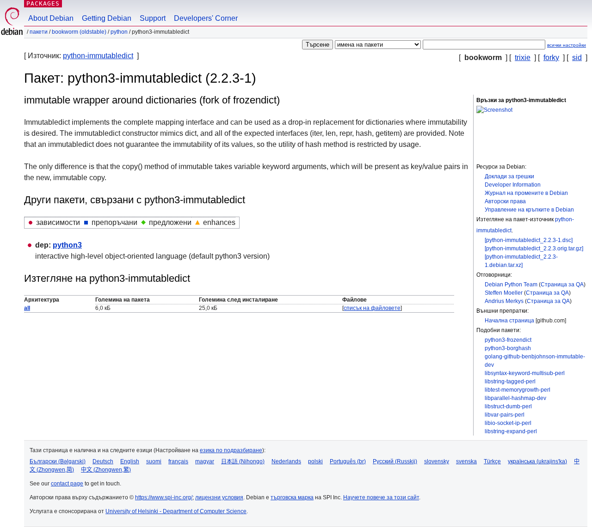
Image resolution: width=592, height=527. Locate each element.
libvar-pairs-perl (504, 415)
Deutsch (102, 461)
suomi (153, 461)
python (119, 32)
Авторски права (505, 201)
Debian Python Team (511, 284)
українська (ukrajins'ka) (537, 461)
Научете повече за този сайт (381, 497)
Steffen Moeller (504, 293)
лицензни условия (219, 497)
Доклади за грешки (509, 176)
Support (153, 18)
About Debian (51, 18)
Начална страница (509, 320)
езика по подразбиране (231, 450)
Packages (43, 3)
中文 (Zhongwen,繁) (106, 469)
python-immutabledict (98, 56)
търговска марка (292, 497)
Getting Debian (106, 18)
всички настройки (566, 45)
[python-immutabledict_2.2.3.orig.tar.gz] (534, 248)
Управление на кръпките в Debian (529, 209)
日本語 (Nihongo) (243, 461)
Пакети (39, 32)
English (129, 461)
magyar (204, 461)
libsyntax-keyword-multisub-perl (525, 373)
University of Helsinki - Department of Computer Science (176, 511)
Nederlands (286, 461)
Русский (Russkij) (395, 461)
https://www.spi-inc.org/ (163, 497)
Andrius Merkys (504, 301)
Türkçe (492, 461)
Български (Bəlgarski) (58, 461)
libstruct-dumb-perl (508, 406)
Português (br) (348, 461)
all (27, 308)
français (178, 461)
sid (577, 57)
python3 (67, 245)
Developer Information (513, 185)
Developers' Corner (206, 18)
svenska (466, 461)
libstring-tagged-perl (510, 381)
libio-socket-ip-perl (508, 423)
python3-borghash (508, 348)
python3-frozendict (508, 340)
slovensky (436, 461)
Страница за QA (562, 284)
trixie (522, 57)
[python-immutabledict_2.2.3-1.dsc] (529, 240)
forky (551, 57)
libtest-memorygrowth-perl (517, 390)
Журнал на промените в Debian (526, 193)
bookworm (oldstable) (79, 32)
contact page (67, 483)
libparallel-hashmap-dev (515, 398)
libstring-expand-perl (511, 431)
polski (315, 461)
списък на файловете (372, 308)
